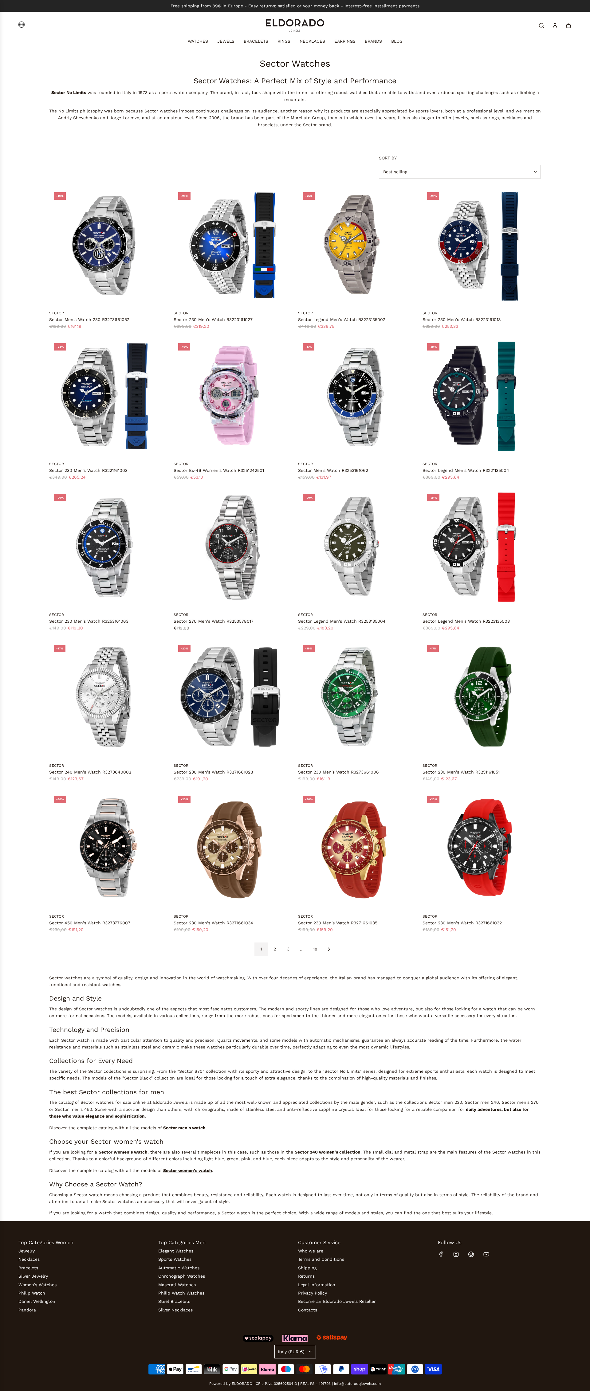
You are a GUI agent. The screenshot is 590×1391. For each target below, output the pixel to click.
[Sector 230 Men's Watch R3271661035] (357, 850)
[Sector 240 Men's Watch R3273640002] (108, 699)
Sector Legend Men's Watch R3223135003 (466, 621)
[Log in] (555, 25)
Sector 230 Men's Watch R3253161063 (88, 621)
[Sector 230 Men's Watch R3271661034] (233, 850)
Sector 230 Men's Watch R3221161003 (88, 470)
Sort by (388, 158)
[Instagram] (456, 1254)
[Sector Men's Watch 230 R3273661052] (108, 247)
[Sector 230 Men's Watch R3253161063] (108, 548)
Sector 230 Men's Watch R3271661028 (213, 772)
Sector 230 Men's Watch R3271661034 (213, 922)
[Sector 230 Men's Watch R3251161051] (482, 699)
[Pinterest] (471, 1254)
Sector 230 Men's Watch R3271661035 (337, 922)
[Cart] (568, 25)
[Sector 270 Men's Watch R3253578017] (233, 548)
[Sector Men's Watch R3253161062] (357, 398)
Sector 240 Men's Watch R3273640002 (90, 772)
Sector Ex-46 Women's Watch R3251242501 (219, 470)
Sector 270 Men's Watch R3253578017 (214, 621)
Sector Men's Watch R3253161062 (333, 470)
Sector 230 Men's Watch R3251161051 (461, 772)
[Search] (541, 25)
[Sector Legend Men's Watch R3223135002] (357, 247)
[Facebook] (441, 1254)
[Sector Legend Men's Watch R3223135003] (482, 548)
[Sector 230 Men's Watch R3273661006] (357, 699)
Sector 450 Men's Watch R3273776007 (89, 922)
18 (315, 948)
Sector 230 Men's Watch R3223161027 (213, 319)
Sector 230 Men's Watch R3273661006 (338, 772)
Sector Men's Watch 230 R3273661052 (89, 319)
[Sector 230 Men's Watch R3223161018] (482, 247)
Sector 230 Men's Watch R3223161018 (462, 319)
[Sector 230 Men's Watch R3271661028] (233, 699)
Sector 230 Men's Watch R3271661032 (462, 922)
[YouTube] (486, 1254)
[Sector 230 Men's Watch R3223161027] (233, 247)
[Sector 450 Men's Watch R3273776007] (108, 850)
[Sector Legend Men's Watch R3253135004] (357, 548)
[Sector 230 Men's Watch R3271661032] (482, 850)
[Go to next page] (329, 949)
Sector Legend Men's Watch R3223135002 (341, 319)
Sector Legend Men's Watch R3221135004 (466, 470)
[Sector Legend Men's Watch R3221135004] (482, 398)
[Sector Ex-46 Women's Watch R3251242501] (233, 398)
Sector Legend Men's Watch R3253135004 (342, 621)
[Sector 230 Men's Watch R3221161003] (108, 398)
